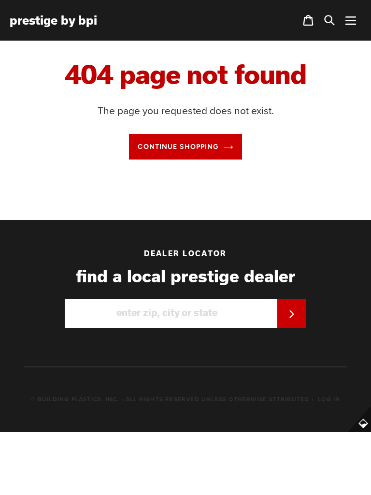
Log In (329, 399)
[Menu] (350, 20)
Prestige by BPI (53, 20)
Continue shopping (178, 147)
